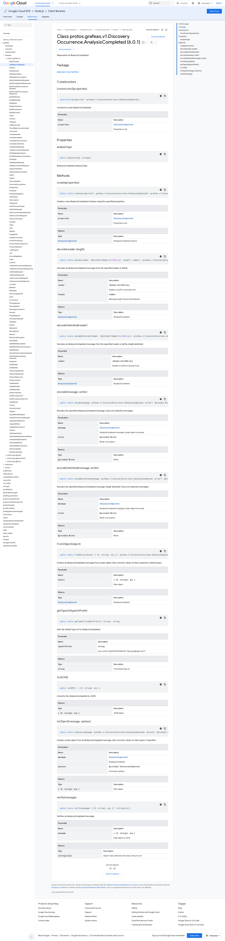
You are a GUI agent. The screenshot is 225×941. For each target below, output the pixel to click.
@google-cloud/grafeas (68, 72)
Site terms (64, 935)
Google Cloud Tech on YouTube (191, 925)
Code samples (137, 916)
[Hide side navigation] (31, 936)
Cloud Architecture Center (142, 921)
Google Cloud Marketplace (49, 916)
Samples (45, 16)
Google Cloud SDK (19, 11)
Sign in (219, 3)
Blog (180, 908)
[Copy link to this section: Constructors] (79, 82)
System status (91, 921)
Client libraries (56, 11)
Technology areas (42, 3)
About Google (43, 935)
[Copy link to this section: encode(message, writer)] (89, 392)
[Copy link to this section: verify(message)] (79, 797)
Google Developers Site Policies (94, 887)
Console (183, 3)
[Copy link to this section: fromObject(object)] (83, 544)
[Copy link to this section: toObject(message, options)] (93, 721)
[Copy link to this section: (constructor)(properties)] (89, 89)
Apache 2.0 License (59, 887)
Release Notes (91, 916)
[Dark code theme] (161, 96)
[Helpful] (162, 30)
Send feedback (158, 37)
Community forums (93, 908)
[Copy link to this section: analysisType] (74, 147)
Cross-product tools (68, 3)
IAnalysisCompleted (123, 124)
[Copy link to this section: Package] (71, 65)
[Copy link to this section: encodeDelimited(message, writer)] (101, 468)
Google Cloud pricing (46, 912)
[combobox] (161, 3)
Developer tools (86, 30)
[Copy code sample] (165, 96)
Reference (32, 16)
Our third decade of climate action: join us (107, 935)
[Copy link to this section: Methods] (73, 176)
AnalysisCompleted (67, 241)
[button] (17, 42)
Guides (20, 16)
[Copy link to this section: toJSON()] (70, 677)
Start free (214, 11)
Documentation (70, 30)
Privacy (55, 935)
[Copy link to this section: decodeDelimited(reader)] (90, 325)
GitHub (134, 908)
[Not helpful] (166, 30)
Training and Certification (142, 925)
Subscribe (194, 935)
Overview (7, 16)
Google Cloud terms (79, 935)
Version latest (67, 49)
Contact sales (43, 921)
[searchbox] (17, 25)
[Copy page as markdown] (151, 42)
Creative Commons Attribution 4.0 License (122, 885)
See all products (44, 908)
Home (59, 30)
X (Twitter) (182, 916)
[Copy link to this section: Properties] (75, 140)
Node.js (39, 11)
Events (181, 912)
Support (88, 912)
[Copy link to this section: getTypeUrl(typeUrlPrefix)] (89, 610)
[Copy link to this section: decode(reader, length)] (87, 249)
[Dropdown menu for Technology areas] (53, 3)
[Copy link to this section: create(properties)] (82, 182)
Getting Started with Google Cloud (145, 912)
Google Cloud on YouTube (188, 921)
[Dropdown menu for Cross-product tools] (80, 3)
